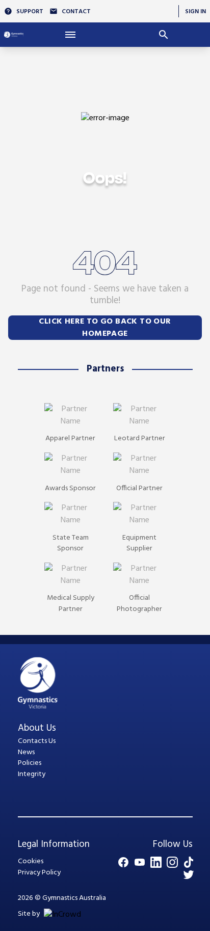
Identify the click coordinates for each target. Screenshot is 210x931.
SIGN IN (195, 11)
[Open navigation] (70, 34)
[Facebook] (123, 862)
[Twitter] (188, 874)
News (26, 752)
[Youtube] (140, 862)
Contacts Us (37, 741)
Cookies (30, 861)
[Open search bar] (163, 34)
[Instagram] (172, 862)
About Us (37, 728)
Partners (105, 369)
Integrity (31, 774)
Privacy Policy (39, 873)
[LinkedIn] (156, 862)
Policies (29, 763)
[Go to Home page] (13, 35)
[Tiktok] (188, 862)
